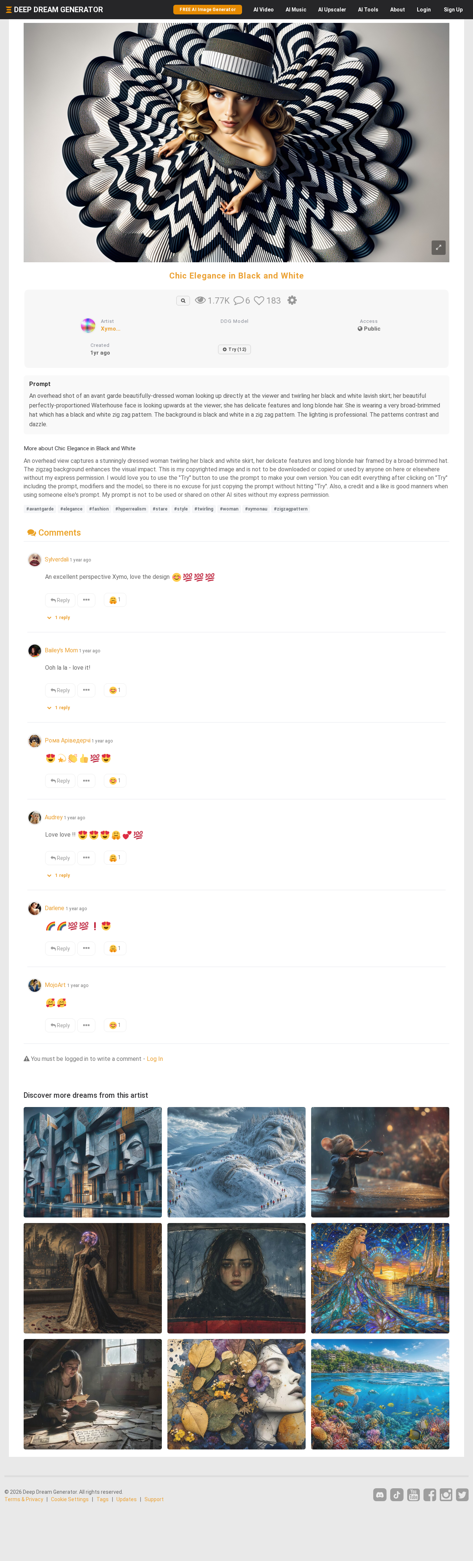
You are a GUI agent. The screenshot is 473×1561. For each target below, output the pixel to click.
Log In (155, 1058)
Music (296, 10)
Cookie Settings (70, 1499)
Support (154, 1499)
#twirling (203, 509)
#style (181, 509)
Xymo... (110, 328)
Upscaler (332, 10)
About (397, 10)
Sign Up (453, 10)
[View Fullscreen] (439, 247)
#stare (160, 509)
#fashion (99, 509)
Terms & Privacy (23, 1499)
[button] (61, 616)
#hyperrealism (130, 509)
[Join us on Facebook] (429, 1495)
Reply (63, 600)
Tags (102, 1499)
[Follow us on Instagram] (446, 1495)
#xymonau (256, 509)
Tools (368, 10)
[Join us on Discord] (380, 1494)
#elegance (71, 509)
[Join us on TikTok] (397, 1494)
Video (263, 10)
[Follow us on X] (462, 1495)
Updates (126, 1499)
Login (424, 10)
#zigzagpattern (290, 509)
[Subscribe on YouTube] (413, 1495)
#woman (229, 509)
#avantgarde (40, 509)
